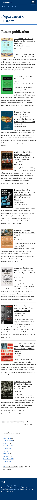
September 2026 (8, 440)
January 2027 (7, 438)
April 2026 (6, 443)
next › (15, 422)
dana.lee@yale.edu (13, 489)
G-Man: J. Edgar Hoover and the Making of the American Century (24, 308)
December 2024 (8, 459)
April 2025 (6, 453)
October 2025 (7, 448)
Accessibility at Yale (7, 486)
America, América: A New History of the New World (24, 232)
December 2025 (8, 446)
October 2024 (7, 461)
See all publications (28, 423)
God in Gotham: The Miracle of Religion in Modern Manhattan (23, 383)
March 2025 (6, 456)
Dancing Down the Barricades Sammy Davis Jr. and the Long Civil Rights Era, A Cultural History (24, 195)
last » (21, 422)
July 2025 (6, 451)
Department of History (13, 18)
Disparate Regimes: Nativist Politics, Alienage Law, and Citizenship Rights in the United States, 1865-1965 (24, 117)
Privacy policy (18, 486)
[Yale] (3, 482)
